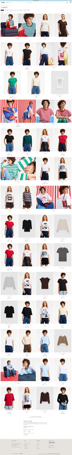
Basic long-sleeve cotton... (62, 410)
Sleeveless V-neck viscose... (63, 37)
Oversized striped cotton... (18, 37)
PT (52, 447)
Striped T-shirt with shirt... (62, 353)
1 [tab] (4, 71)
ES (50, 447)
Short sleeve (6, 10)
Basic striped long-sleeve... (27, 209)
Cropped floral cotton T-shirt (45, 267)
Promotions (25, 446)
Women (7, 2)
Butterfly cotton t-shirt (9, 209)
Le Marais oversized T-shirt (27, 410)
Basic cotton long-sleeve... (27, 152)
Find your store (15, 449)
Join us (37, 445)
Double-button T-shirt (45, 410)
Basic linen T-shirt (62, 324)
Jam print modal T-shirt (45, 152)
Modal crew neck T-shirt (62, 267)
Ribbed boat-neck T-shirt (27, 238)
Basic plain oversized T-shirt (27, 324)
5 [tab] (38, 157)
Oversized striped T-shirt (53, 123)
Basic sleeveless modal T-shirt (27, 66)
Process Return (26, 448)
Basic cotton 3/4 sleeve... (9, 324)
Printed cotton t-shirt (54, 66)
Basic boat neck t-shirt (62, 238)
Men (11, 2)
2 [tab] (28, 71)
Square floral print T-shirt (45, 324)
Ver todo (2, 10)
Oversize (25, 10)
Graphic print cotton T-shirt (45, 238)
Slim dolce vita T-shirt (9, 66)
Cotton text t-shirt (45, 37)
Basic (17, 10)
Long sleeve (11, 10)
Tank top (28, 10)
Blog (37, 446)
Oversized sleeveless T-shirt (9, 353)
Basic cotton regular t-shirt (9, 152)
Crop (15, 10)
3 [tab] (55, 157)
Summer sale (38, 448)
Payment (25, 445)
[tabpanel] (18, 25)
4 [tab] (5, 71)
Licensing (21, 10)
